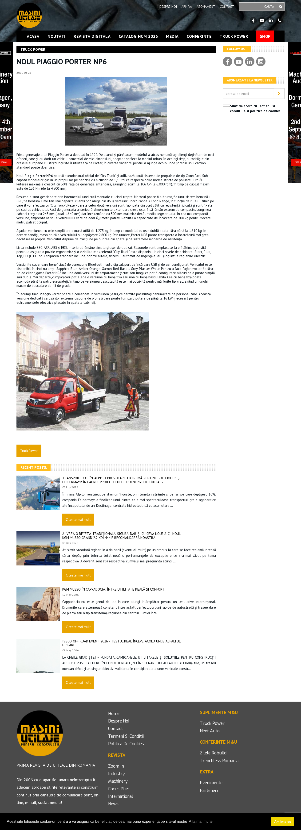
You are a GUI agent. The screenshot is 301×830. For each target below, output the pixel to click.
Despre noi (168, 6)
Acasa (33, 36)
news (113, 804)
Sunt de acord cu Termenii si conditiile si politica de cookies (255, 108)
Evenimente (211, 783)
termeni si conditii (126, 736)
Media (172, 36)
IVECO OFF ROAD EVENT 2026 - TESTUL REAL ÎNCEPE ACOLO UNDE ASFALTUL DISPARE (121, 643)
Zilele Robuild (213, 753)
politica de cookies (126, 744)
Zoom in (116, 766)
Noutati (57, 36)
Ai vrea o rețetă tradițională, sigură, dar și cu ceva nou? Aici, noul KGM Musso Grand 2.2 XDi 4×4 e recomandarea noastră (121, 535)
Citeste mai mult (78, 519)
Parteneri (209, 790)
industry (116, 773)
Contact (227, 6)
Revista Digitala (92, 36)
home (113, 713)
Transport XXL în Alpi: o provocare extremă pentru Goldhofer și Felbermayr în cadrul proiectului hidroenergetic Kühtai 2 (121, 480)
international (120, 796)
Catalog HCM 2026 (138, 36)
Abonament (206, 6)
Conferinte (199, 36)
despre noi (118, 721)
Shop (265, 36)
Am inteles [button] (282, 821)
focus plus (118, 789)
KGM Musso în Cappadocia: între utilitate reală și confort (113, 589)
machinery (118, 781)
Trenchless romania (219, 761)
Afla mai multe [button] (201, 821)
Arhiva (187, 6)
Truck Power (234, 36)
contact (115, 728)
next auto (210, 731)
